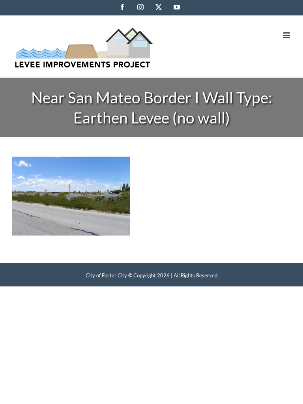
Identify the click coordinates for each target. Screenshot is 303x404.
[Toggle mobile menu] (287, 35)
